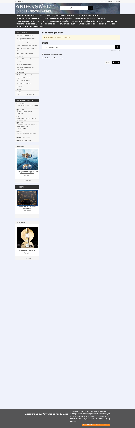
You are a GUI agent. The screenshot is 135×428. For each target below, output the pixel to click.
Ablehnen (98, 424)
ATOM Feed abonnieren (24, 140)
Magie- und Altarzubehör (49, 24)
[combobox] (21, 1)
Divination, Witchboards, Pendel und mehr (57, 18)
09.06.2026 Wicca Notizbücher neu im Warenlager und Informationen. (27, 105)
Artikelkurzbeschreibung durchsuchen (54, 58)
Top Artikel (21, 146)
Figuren (44, 21)
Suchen (116, 62)
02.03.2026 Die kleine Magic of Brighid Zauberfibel (24, 111)
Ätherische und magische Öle (26, 16)
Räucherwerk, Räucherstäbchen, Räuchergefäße (87, 21)
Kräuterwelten (111, 21)
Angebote (20, 187)
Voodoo (112, 24)
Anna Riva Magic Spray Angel (27, 251)
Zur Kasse (102, 1)
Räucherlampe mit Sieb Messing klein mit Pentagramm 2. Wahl (27, 172)
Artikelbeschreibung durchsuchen (53, 54)
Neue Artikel (21, 222)
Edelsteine (102, 24)
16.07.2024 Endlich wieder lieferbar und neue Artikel (26, 133)
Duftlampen (101, 18)
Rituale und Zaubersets (68, 24)
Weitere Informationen (89, 424)
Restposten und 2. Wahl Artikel (34, 27)
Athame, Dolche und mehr (87, 24)
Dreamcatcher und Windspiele (84, 18)
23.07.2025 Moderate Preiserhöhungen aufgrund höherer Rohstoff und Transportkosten (27, 125)
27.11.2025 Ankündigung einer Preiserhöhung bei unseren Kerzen (26, 118)
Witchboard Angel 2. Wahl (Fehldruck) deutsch (27, 207)
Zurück (108, 62)
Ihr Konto (109, 1)
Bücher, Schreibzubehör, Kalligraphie (28, 18)
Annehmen (106, 424)
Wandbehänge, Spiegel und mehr (27, 24)
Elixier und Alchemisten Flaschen (27, 21)
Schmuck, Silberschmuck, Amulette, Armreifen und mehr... (57, 16)
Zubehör (19, 27)
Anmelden (117, 1)
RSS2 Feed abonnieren (24, 138)
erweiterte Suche (115, 51)
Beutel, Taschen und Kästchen (88, 16)
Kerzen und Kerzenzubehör (59, 21)
